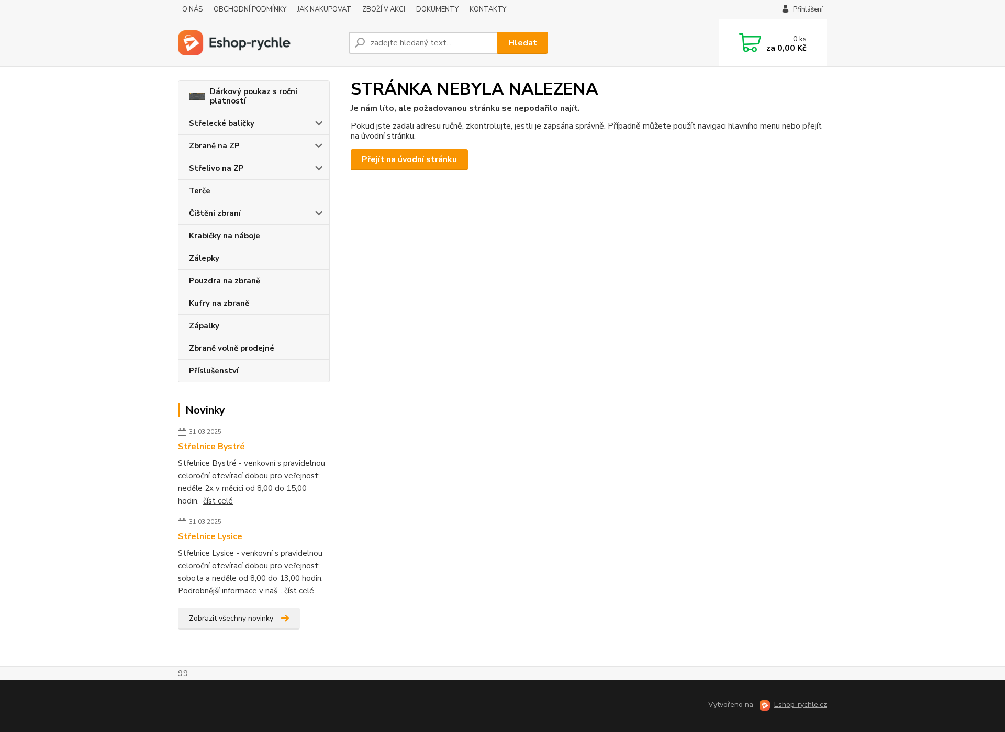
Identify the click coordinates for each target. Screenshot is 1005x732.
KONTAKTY (488, 9)
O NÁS (192, 9)
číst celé (218, 501)
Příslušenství (214, 370)
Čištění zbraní (215, 213)
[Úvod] (259, 42)
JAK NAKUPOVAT (324, 9)
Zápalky (204, 326)
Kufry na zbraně (219, 303)
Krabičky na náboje (224, 236)
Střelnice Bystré (211, 446)
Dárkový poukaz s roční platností (253, 96)
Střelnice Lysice (210, 536)
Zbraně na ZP (214, 146)
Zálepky (204, 258)
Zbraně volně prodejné (231, 348)
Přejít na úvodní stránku (409, 159)
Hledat (522, 43)
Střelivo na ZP (216, 168)
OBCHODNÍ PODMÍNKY (250, 9)
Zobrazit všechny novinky (231, 618)
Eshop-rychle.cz (800, 705)
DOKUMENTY (437, 9)
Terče (199, 191)
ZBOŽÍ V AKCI (383, 9)
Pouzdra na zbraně (224, 281)
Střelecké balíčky (221, 123)
